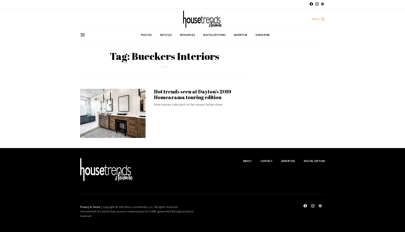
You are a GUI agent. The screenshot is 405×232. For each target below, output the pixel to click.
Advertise (240, 35)
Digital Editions (214, 35)
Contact (267, 161)
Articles (166, 35)
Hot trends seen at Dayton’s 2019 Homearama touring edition (192, 94)
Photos (146, 35)
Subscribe (262, 35)
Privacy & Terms (90, 207)
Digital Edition (314, 161)
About (247, 161)
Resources (187, 35)
